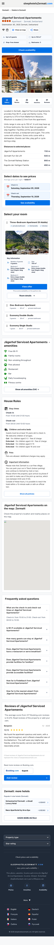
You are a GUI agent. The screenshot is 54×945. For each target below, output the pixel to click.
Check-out (15, 193)
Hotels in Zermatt (19, 10)
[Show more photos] (27, 67)
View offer (27, 286)
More (27, 900)
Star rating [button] (11, 843)
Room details (25, 295)
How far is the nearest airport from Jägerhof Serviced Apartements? (22, 692)
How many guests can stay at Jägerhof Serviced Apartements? (24, 639)
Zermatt (5, 10)
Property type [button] (12, 837)
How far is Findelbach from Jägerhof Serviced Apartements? (23, 681)
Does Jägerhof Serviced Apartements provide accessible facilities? (23, 671)
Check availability (27, 50)
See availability (28, 203)
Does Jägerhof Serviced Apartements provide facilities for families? (23, 660)
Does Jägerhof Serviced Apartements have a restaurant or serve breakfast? (23, 650)
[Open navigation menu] (3, 3)
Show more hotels (27, 818)
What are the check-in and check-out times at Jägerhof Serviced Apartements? (23, 610)
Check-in (14, 185)
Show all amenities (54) (26, 389)
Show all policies (27, 494)
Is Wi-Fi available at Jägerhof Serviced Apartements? (24, 629)
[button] (18, 30)
